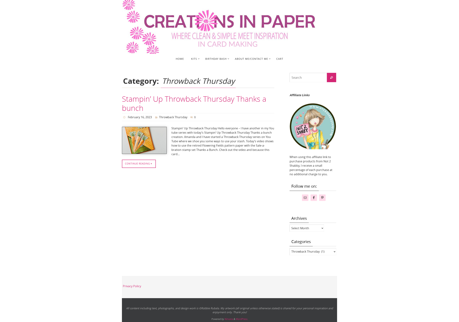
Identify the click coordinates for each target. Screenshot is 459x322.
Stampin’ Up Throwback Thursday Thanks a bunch (194, 103)
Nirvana (228, 319)
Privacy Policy (132, 286)
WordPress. (242, 319)
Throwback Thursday (173, 117)
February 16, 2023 (140, 117)
